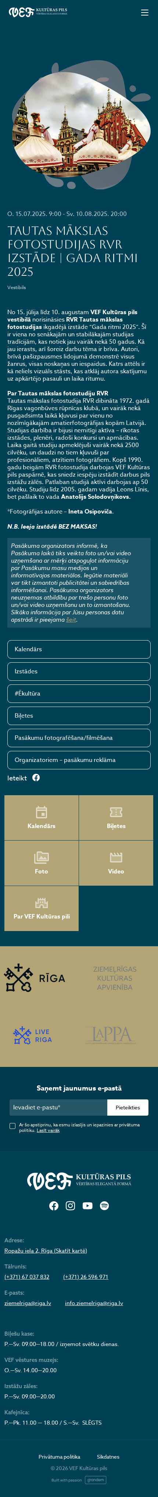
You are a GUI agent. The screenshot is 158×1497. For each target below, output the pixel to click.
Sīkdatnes (108, 1456)
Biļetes (24, 715)
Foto (41, 871)
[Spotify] (104, 1206)
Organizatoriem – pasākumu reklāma (65, 760)
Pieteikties (128, 1107)
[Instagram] (70, 1206)
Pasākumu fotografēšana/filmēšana (64, 738)
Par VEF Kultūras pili (42, 916)
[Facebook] (54, 1206)
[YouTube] (87, 1206)
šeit (71, 619)
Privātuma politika (59, 1456)
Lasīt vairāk (48, 1130)
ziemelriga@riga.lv (27, 1303)
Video (116, 871)
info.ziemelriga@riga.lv (94, 1303)
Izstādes (26, 671)
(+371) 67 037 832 (26, 1277)
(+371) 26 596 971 (85, 1277)
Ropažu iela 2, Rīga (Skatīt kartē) (45, 1250)
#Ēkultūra (27, 693)
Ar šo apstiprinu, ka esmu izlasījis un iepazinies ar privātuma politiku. (79, 1127)
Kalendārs (28, 649)
